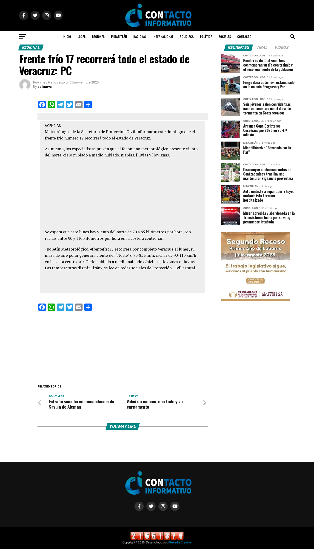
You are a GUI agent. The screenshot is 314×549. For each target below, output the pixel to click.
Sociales (225, 36)
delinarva (44, 87)
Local (81, 36)
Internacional (163, 36)
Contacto (244, 36)
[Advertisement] (122, 195)
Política (206, 36)
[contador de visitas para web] (157, 539)
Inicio (67, 36)
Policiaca (187, 36)
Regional (98, 36)
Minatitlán (119, 36)
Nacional (139, 36)
